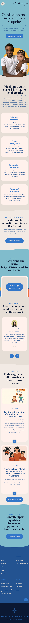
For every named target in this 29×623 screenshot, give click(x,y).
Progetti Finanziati (20, 560)
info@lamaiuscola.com (6, 586)
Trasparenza (18, 557)
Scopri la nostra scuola (14, 241)
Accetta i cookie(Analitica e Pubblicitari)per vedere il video (14, 286)
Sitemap (17, 590)
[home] (20, 4)
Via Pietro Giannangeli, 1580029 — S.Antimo (6, 591)
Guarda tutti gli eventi (14, 499)
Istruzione (3, 563)
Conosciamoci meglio (14, 36)
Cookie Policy (19, 586)
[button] (3, 4)
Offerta (3, 567)
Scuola (2, 560)
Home (2, 557)
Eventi (2, 570)
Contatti (3, 574)
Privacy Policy (19, 583)
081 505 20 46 (5, 583)
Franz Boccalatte (18, 619)
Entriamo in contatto (14, 537)
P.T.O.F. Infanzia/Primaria (22, 563)
